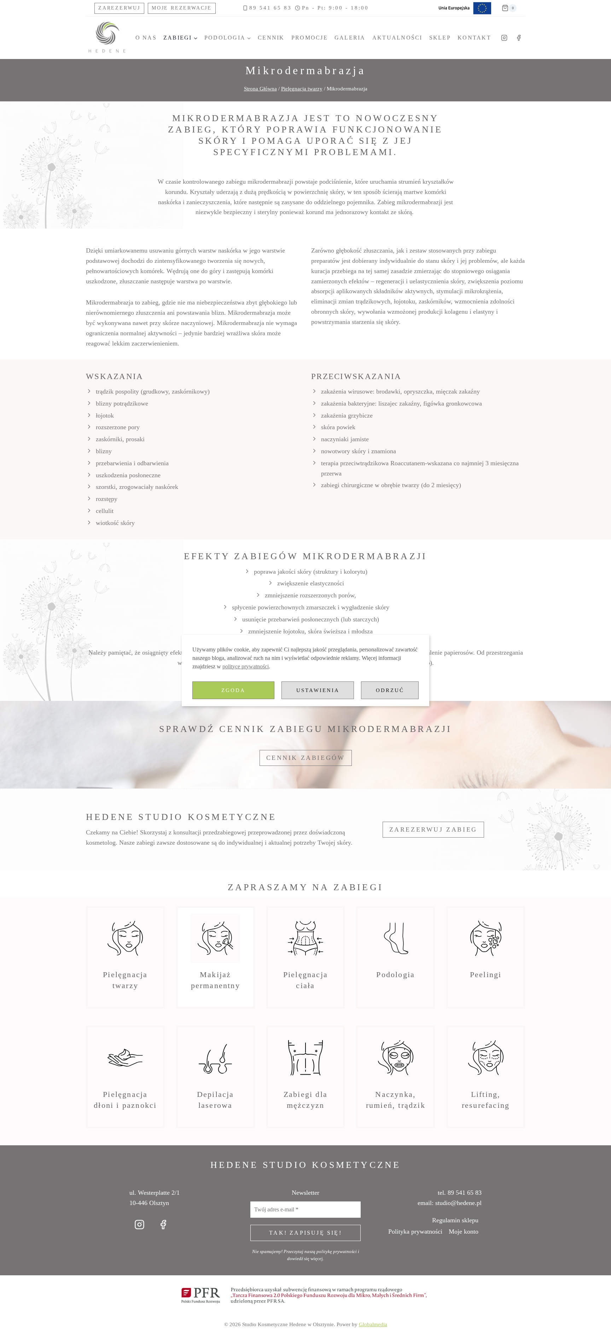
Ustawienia (317, 690)
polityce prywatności (245, 666)
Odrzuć (390, 690)
